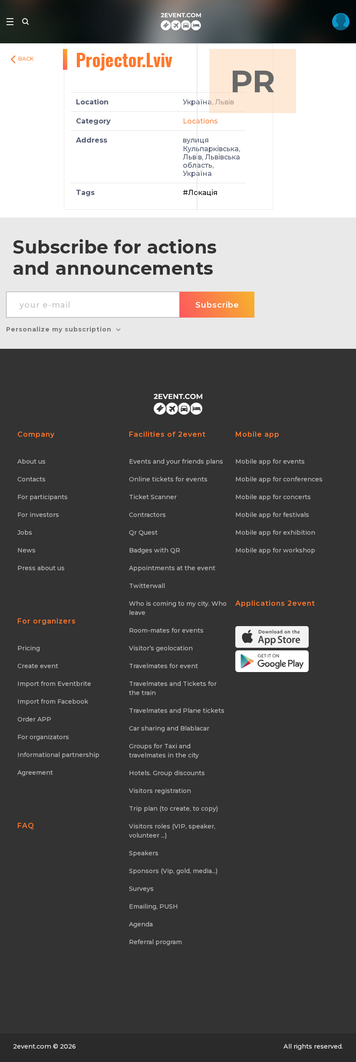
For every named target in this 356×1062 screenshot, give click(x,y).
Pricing (28, 648)
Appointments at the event (172, 568)
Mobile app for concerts (273, 497)
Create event (37, 666)
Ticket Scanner (153, 497)
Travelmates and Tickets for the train (173, 688)
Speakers (143, 853)
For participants (42, 497)
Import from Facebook (52, 701)
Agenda (141, 924)
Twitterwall (147, 586)
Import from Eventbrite (54, 684)
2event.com (32, 1046)
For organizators (43, 737)
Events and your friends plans (176, 461)
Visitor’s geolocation (161, 648)
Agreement (35, 772)
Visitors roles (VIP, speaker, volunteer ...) (172, 830)
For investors (38, 515)
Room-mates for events (166, 630)
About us (31, 461)
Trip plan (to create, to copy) (173, 808)
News (26, 550)
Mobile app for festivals (272, 515)
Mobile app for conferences (279, 479)
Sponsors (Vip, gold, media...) (173, 871)
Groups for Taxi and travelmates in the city (164, 750)
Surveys (141, 889)
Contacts (31, 479)
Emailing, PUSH (153, 906)
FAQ (25, 826)
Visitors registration (160, 791)
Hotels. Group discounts (167, 773)
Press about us (41, 568)
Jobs (24, 532)
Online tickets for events (168, 479)
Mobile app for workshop (275, 550)
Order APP (34, 719)
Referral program (155, 942)
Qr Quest (143, 532)
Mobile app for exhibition (275, 532)
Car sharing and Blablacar (169, 728)
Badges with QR (154, 550)
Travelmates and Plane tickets (176, 710)
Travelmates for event (163, 666)
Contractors (147, 515)
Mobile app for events (270, 461)
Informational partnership (58, 755)
